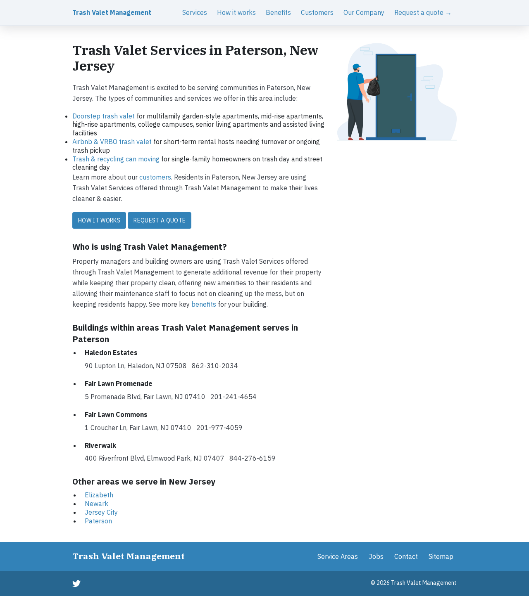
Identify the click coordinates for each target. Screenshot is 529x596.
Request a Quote (159, 220)
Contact (406, 556)
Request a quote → (423, 12)
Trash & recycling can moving (116, 159)
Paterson (98, 521)
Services (194, 12)
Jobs (376, 556)
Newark (96, 503)
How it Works (99, 220)
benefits (203, 304)
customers (155, 177)
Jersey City (101, 512)
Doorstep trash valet (103, 116)
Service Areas (337, 556)
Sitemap (441, 556)
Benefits (278, 12)
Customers (317, 12)
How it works (236, 12)
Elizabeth (99, 495)
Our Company (363, 12)
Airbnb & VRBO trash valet (112, 141)
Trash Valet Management (111, 12)
